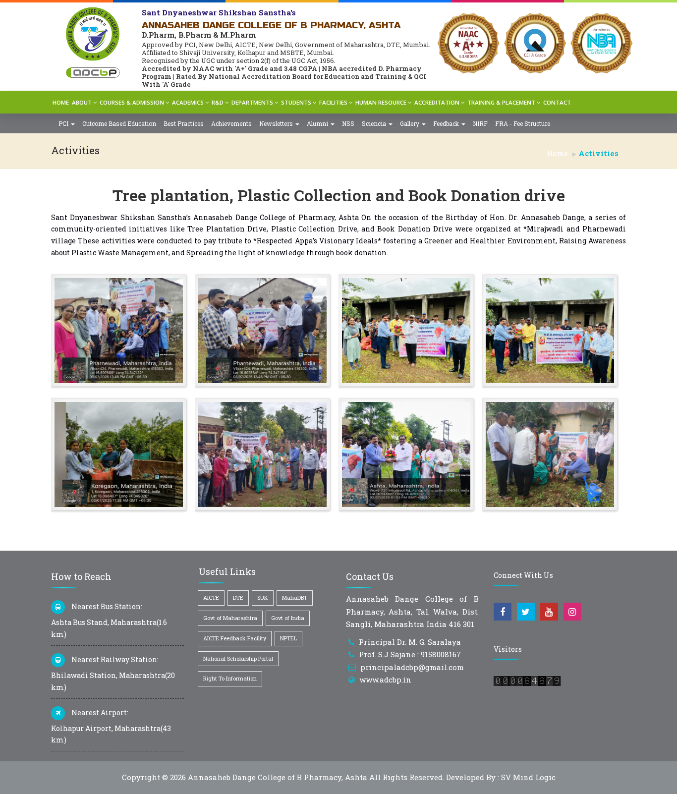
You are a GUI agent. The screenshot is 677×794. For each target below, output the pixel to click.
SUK (262, 597)
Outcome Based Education (119, 123)
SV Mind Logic (528, 777)
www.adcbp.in (385, 679)
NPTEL (288, 638)
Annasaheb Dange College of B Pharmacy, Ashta (277, 777)
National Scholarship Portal (238, 658)
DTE (238, 597)
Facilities (333, 102)
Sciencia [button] (375, 123)
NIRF (480, 123)
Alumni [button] (318, 123)
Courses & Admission (132, 102)
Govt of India (287, 618)
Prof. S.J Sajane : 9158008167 (410, 654)
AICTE (211, 597)
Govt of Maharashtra (230, 618)
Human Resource (380, 102)
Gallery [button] (410, 123)
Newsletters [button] (276, 123)
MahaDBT (294, 597)
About (82, 102)
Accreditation (436, 102)
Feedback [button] (446, 123)
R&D (218, 102)
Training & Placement (501, 102)
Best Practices (184, 123)
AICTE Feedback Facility (234, 638)
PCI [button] (64, 123)
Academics (188, 102)
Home (61, 102)
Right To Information (230, 678)
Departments (252, 102)
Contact (557, 102)
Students (296, 102)
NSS (348, 123)
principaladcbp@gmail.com (412, 667)
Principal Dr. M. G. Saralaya (410, 642)
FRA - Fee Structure (522, 123)
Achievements (231, 123)
